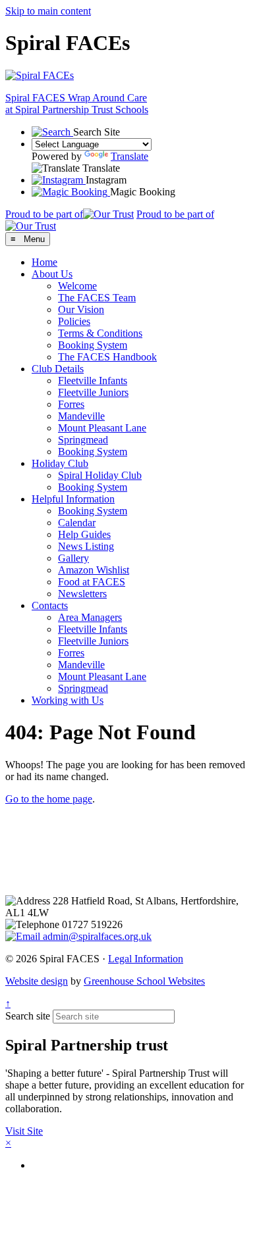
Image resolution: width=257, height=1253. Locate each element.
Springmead (83, 439)
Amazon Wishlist (93, 570)
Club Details (58, 368)
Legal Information (145, 958)
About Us (52, 274)
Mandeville (81, 416)
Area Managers (90, 617)
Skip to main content (48, 10)
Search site (27, 1015)
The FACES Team (97, 297)
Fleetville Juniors (93, 392)
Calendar (77, 522)
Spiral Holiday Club (100, 475)
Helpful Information (73, 498)
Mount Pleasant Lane (102, 427)
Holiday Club (60, 463)
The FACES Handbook (107, 356)
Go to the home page (48, 798)
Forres (71, 404)
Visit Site (24, 1131)
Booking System (92, 345)
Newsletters (82, 593)
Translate (129, 156)
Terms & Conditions (100, 333)
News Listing (86, 546)
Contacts (50, 605)
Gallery (73, 558)
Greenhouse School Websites (144, 981)
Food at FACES (91, 581)
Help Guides (84, 534)
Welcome (77, 285)
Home (44, 262)
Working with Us (67, 700)
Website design (36, 981)
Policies (74, 321)
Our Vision (81, 309)
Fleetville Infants (92, 380)
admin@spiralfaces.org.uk (96, 936)
